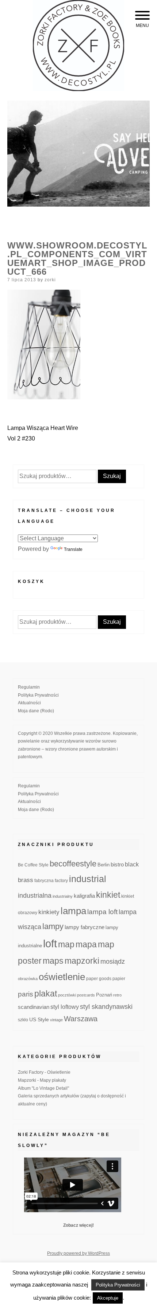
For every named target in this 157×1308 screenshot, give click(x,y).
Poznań (104, 995)
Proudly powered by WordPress (78, 1253)
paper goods (98, 978)
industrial (87, 879)
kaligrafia (84, 896)
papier (118, 978)
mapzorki (82, 961)
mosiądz (112, 961)
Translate (73, 549)
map (66, 944)
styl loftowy (64, 1007)
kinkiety (49, 912)
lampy (53, 926)
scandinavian (33, 1007)
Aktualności (29, 702)
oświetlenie (62, 976)
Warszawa (80, 1019)
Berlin (103, 865)
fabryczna (44, 880)
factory (61, 880)
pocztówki (67, 995)
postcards (86, 995)
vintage (56, 1020)
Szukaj (112, 476)
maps (53, 961)
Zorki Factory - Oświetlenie (44, 1072)
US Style (39, 1019)
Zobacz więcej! (78, 1225)
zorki (50, 279)
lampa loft (102, 912)
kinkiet (108, 895)
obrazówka (28, 978)
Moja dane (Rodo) (36, 710)
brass (25, 880)
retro (117, 995)
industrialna (34, 895)
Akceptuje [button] (107, 1298)
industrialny (63, 896)
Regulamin (29, 687)
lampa (73, 911)
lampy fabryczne (84, 927)
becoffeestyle (73, 863)
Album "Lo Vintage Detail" (43, 1088)
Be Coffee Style (33, 864)
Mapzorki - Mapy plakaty (42, 1080)
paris (25, 994)
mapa (86, 944)
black (132, 864)
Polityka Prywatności (38, 695)
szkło (23, 1019)
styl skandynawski (106, 1006)
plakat (45, 993)
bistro (117, 865)
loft (50, 943)
